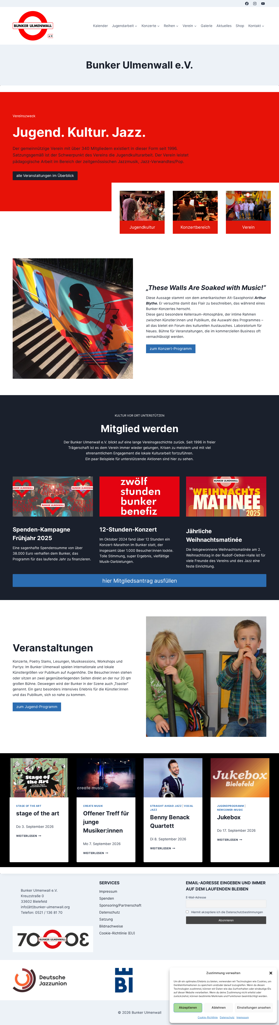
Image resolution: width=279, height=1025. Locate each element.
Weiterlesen (28, 835)
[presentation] (39, 777)
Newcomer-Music (230, 809)
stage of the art (28, 805)
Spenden (106, 898)
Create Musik (93, 805)
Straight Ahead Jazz (166, 805)
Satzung (106, 919)
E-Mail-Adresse (196, 897)
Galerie (206, 26)
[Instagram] (254, 3)
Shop (240, 26)
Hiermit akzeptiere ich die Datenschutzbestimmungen (226, 912)
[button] (271, 973)
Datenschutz (227, 1017)
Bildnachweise (111, 926)
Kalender (100, 26)
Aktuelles (224, 26)
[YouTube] (262, 3)
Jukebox (229, 817)
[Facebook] (246, 3)
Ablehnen (219, 1007)
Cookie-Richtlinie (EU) (117, 933)
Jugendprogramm (230, 805)
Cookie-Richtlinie (208, 1017)
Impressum (243, 1017)
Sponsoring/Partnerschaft (120, 905)
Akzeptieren (188, 1007)
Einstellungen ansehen (254, 1007)
